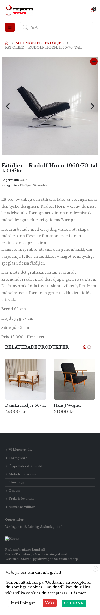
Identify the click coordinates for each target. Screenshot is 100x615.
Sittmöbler (41, 185)
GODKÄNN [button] (74, 603)
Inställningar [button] (23, 603)
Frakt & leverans (21, 498)
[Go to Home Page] (6, 43)
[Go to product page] (25, 379)
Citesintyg (16, 482)
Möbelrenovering (23, 474)
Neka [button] (50, 603)
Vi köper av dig (21, 449)
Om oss (15, 490)
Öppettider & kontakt (25, 466)
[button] (10, 27)
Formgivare (18, 458)
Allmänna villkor (22, 507)
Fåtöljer (26, 185)
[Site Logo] (19, 10)
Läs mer (78, 593)
